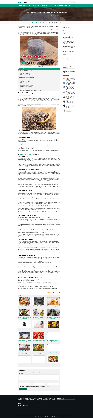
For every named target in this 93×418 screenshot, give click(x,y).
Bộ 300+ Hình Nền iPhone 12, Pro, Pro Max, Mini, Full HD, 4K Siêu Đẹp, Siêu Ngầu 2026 (70, 106)
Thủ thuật (52, 5)
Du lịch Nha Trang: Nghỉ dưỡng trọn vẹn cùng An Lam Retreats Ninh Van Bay (70, 88)
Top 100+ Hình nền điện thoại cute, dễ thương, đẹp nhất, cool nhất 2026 (69, 66)
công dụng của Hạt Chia (25, 154)
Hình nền (44, 398)
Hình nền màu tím (52, 399)
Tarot (47, 5)
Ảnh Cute (39, 400)
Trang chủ (33, 22)
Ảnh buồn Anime (45, 399)
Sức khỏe (65, 5)
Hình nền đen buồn (44, 400)
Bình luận (21, 373)
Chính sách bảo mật (52, 416)
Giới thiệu (46, 416)
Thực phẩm (34, 5)
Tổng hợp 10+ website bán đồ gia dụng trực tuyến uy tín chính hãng (70, 79)
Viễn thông (61, 5)
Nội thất (20, 5)
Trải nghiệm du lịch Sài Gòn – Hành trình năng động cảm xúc (70, 97)
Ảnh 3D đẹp (50, 400)
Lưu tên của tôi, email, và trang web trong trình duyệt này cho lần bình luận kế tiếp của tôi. (35, 386)
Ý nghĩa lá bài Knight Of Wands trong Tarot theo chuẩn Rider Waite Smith (70, 111)
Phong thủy (25, 5)
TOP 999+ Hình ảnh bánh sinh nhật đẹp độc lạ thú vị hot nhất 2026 (70, 83)
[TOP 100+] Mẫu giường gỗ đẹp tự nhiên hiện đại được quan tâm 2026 (70, 101)
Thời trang (70, 5)
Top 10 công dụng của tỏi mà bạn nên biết (53, 352)
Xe (73, 5)
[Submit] (74, 2)
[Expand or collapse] (59, 68)
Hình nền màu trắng (49, 398)
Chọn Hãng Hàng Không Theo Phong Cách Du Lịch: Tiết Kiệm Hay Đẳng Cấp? (70, 93)
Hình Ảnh (43, 5)
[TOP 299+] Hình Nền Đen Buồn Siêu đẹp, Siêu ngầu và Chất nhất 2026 (69, 42)
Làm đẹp (30, 5)
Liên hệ (57, 416)
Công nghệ (56, 5)
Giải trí (38, 5)
